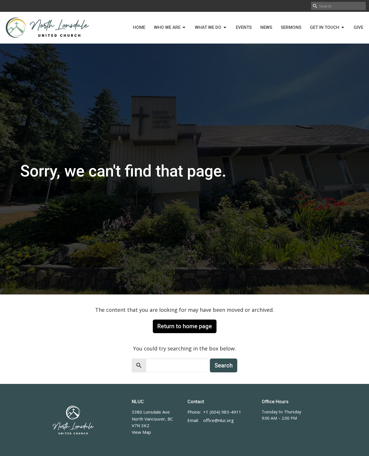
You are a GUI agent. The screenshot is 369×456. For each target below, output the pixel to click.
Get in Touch (324, 27)
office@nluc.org (218, 420)
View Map (141, 432)
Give (358, 27)
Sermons (291, 27)
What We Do (208, 27)
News (266, 27)
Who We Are (167, 27)
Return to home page (184, 326)
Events (244, 27)
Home (139, 27)
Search (223, 365)
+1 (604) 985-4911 (222, 412)
